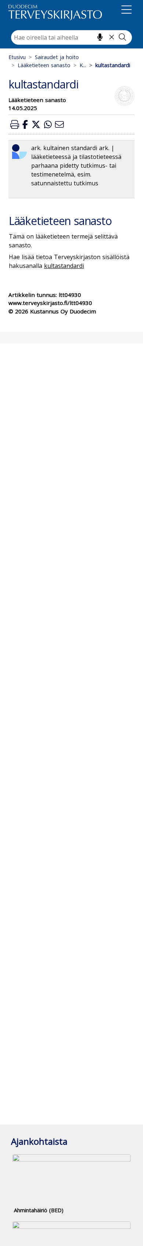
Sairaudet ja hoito (57, 57)
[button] (14, 124)
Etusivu (17, 57)
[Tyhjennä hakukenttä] (111, 37)
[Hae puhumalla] (100, 37)
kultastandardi (64, 266)
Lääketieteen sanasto (44, 65)
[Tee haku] (122, 37)
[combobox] (71, 37)
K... (83, 65)
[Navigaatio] (126, 11)
